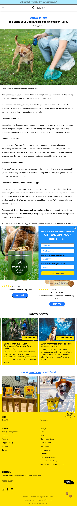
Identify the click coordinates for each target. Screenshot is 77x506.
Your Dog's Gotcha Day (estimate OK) (54, 264)
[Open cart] (74, 8)
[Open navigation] (3, 7)
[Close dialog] (75, 228)
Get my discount (58, 273)
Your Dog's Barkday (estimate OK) (53, 256)
